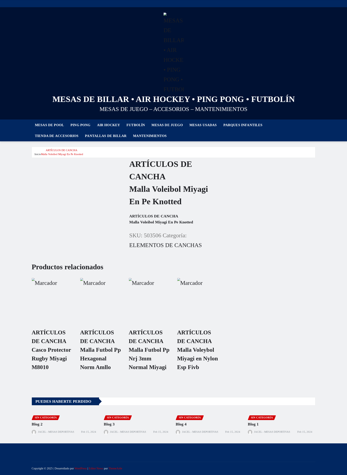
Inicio (38, 154)
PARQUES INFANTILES (243, 125)
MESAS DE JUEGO (167, 125)
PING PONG (80, 125)
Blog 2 (37, 424)
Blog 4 (181, 424)
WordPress (80, 468)
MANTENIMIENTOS (150, 136)
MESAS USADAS (203, 125)
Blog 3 (109, 424)
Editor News (96, 468)
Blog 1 (253, 424)
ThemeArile (115, 468)
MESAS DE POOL (49, 125)
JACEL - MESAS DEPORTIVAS (56, 431)
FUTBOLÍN (136, 125)
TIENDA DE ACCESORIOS (56, 136)
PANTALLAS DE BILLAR (106, 136)
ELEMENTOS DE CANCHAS (165, 245)
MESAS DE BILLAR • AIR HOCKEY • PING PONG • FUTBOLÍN (173, 99)
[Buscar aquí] (314, 129)
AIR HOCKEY (108, 125)
